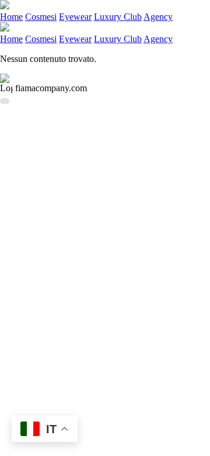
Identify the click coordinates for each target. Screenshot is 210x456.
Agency (158, 17)
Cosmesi (41, 17)
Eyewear (75, 17)
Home (11, 17)
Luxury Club (118, 17)
